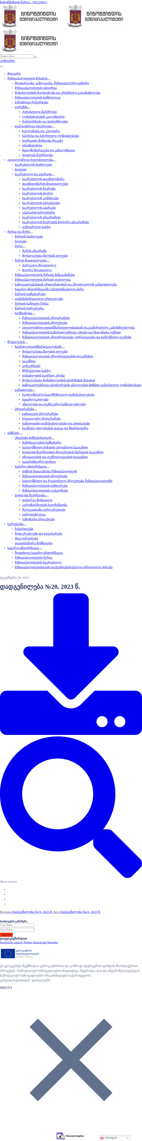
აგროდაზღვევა (34, 514)
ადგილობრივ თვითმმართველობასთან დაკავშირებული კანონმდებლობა (78, 327)
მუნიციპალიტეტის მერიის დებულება (43, 279)
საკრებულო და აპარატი (33, 174)
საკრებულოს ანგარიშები (41, 217)
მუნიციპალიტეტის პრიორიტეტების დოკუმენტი (57, 356)
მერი (18, 246)
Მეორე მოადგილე (37, 270)
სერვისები (15, 524)
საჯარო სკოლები (35, 399)
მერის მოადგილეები (31, 260)
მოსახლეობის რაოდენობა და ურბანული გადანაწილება (57, 93)
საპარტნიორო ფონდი (39, 462)
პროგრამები (24, 409)
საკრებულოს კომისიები (40, 198)
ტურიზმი (21, 107)
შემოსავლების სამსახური (41, 442)
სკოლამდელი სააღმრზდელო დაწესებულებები (58, 394)
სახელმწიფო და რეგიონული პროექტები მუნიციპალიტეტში (67, 481)
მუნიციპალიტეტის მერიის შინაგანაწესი (45, 275)
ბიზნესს (13, 433)
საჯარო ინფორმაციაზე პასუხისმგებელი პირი (49, 289)
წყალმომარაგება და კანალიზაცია (48, 150)
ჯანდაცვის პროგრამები (40, 414)
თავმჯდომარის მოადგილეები (45, 184)
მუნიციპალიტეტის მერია (33, 557)
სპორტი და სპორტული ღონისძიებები (50, 136)
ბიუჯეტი (21, 169)
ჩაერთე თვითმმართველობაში (38, 347)
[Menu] (48, 79)
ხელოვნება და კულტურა (41, 131)
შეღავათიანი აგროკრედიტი (43, 510)
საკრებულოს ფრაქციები (41, 203)
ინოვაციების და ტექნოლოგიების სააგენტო (55, 457)
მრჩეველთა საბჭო (36, 371)
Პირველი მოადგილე (39, 265)
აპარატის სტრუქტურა (38, 212)
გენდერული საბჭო (36, 227)
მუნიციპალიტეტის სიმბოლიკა (37, 97)
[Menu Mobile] (1, 66)
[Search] (35, 57)
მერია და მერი (18, 232)
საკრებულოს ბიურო (37, 193)
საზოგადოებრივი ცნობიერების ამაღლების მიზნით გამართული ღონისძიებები (81, 385)
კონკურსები (31, 366)
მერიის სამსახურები (30, 294)
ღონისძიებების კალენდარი (43, 117)
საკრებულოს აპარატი (39, 208)
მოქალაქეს (16, 342)
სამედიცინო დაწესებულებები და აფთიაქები (56, 423)
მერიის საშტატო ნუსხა (32, 303)
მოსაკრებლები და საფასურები (38, 533)
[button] (7, 61)
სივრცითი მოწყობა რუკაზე (42, 140)
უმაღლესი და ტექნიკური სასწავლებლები (54, 404)
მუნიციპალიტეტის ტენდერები (45, 486)
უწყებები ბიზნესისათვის (33, 438)
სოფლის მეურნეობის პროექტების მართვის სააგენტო (63, 452)
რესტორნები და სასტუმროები (45, 121)
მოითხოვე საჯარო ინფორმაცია (39, 553)
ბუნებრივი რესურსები (31, 102)
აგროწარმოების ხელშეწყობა (44, 505)
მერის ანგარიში (34, 251)
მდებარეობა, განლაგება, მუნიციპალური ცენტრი (52, 83)
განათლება (24, 390)
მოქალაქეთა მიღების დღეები (45, 256)
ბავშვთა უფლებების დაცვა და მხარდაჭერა (55, 428)
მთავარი (14, 73)
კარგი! (98, 6)
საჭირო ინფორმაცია (31, 466)
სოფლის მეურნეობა (37, 155)
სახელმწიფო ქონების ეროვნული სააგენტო (55, 447)
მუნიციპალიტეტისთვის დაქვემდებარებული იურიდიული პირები (64, 567)
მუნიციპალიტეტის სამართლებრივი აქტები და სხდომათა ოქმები (71, 332)
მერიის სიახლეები (29, 236)
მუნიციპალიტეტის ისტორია (36, 88)
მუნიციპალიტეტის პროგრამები (46, 318)
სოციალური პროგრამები (41, 418)
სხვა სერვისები (26, 538)
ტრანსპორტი (32, 145)
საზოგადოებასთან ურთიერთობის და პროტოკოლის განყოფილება (66, 284)
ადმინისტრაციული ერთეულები (39, 299)
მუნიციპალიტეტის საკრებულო (38, 562)
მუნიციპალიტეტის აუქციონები (45, 490)
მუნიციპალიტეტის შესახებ (27, 78)
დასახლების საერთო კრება (43, 375)
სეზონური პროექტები (38, 519)
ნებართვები (24, 529)
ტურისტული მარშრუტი (39, 112)
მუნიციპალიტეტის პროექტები (44, 323)
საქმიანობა (23, 313)
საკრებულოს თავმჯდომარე (43, 179)
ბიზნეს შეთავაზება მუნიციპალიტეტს (49, 471)
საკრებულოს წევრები (38, 188)
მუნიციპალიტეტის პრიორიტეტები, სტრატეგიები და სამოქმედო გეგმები (76, 337)
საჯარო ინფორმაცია (23, 548)
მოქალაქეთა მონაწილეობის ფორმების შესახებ (58, 380)
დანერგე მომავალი (37, 500)
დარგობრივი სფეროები (33, 126)
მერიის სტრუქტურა (29, 308)
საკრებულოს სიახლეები (33, 164)
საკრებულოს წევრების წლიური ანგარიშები (55, 222)
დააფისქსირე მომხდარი (34, 543)
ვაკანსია (29, 361)
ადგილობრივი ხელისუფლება (30, 160)
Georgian (110, 1137)
